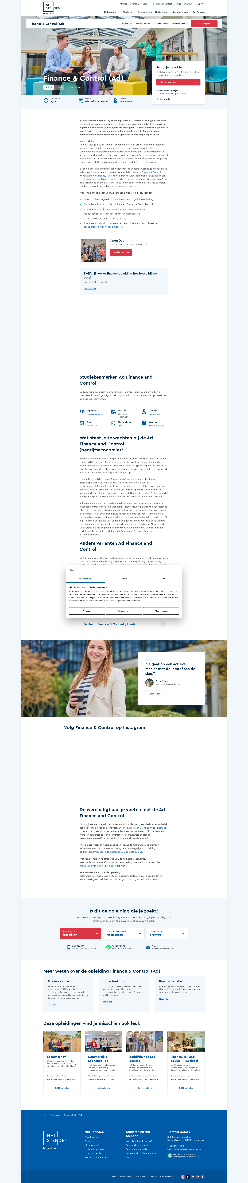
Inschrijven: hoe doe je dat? (139, 1141)
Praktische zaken (180, 24)
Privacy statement (167, 1176)
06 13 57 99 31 (190, 1155)
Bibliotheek (90, 1137)
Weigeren (87, 611)
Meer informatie (156, 426)
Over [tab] (163, 579)
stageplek (118, 831)
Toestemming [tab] (85, 579)
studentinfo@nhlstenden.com (187, 1149)
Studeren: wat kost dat (137, 1149)
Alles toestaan (161, 611)
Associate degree (95, 414)
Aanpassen (123, 611)
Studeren (127, 12)
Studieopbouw (143, 24)
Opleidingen (110, 12)
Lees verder (154, 694)
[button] (124, 624)
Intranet (123, 4)
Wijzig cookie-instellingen (122, 1176)
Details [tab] (124, 579)
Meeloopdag (165, 99)
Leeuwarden (126, 101)
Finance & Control (151, 172)
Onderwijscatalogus (94, 1149)
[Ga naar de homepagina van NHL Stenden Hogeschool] (51, 8)
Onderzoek (161, 12)
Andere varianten (75, 87)
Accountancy (87, 176)
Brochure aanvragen (169, 91)
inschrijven (70, 933)
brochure (156, 933)
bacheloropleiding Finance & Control (102, 227)
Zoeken (201, 12)
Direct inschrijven (202, 24)
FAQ (128, 1157)
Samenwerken (180, 12)
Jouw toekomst (161, 24)
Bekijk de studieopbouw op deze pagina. (121, 852)
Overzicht (126, 24)
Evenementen (145, 12)
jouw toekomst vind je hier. (110, 866)
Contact (88, 1141)
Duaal (59, 87)
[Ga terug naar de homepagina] (44, 1115)
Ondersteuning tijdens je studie (141, 1153)
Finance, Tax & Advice (108, 176)
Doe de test (90, 288)
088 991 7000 (177, 1146)
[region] (124, 1063)
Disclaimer (153, 1176)
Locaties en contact (162, 4)
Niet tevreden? (92, 1145)
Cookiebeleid (140, 1176)
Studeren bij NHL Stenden (138, 1145)
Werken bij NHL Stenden (96, 1157)
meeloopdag (116, 933)
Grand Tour (146, 828)
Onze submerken (184, 4)
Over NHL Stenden (138, 4)
